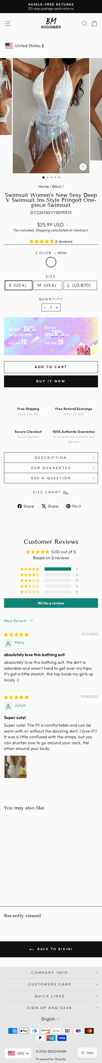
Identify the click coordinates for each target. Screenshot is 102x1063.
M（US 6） (47, 285)
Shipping (43, 230)
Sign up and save (49, 1008)
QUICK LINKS (50, 996)
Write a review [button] (51, 603)
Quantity (51, 299)
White (51, 262)
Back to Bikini (54, 949)
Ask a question (51, 478)
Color (51, 253)
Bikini (56, 186)
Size (51, 276)
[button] (42, 241)
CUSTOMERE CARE (49, 984)
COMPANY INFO (49, 972)
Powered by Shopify (51, 1059)
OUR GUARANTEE (51, 468)
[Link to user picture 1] (15, 766)
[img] (16, 634)
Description (51, 457)
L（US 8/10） (80, 285)
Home (43, 186)
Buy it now (51, 381)
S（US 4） (18, 285)
